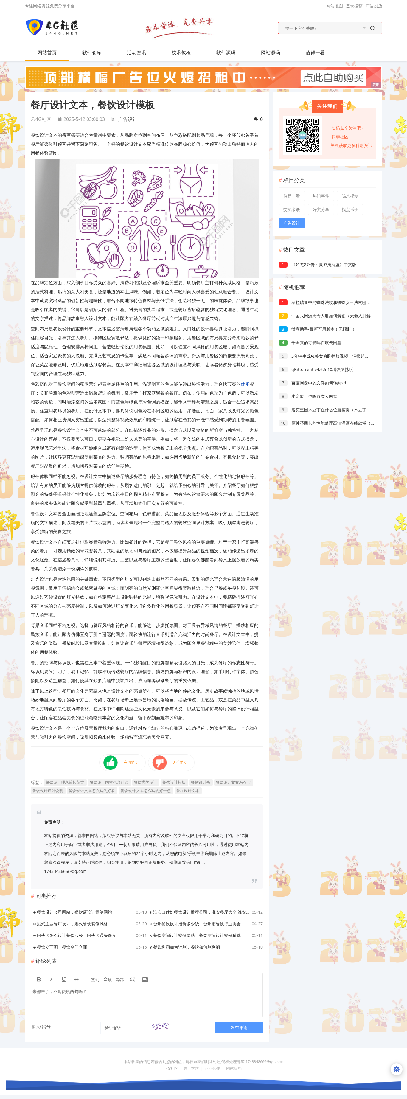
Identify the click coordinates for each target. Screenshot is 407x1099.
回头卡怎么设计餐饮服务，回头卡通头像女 (76, 935)
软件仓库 (91, 52)
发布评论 (239, 1027)
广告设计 (127, 119)
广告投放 (374, 6)
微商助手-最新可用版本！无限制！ (318, 329)
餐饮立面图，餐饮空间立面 (62, 947)
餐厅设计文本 (187, 790)
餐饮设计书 (200, 782)
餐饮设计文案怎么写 (233, 782)
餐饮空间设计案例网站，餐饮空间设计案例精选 (197, 935)
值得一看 (315, 52)
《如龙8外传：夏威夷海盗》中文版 (319, 264)
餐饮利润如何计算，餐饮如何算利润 (186, 947)
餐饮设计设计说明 (47, 790)
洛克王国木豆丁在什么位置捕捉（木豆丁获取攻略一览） (339, 409)
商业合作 (212, 1068)
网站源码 (270, 52)
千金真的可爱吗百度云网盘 (311, 342)
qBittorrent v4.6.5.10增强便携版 (317, 369)
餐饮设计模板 (174, 782)
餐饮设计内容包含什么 (109, 782)
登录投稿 (354, 6)
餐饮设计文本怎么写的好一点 (145, 790)
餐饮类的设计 (145, 782)
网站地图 (334, 6)
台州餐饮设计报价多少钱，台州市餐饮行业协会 (197, 923)
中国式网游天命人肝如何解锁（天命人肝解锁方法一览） (339, 316)
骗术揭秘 (350, 196)
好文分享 (321, 209)
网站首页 (47, 52)
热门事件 (321, 196)
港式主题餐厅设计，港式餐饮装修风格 (72, 923)
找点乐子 (350, 209)
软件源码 (225, 52)
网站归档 (234, 1068)
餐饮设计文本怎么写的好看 (92, 790)
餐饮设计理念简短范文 (65, 782)
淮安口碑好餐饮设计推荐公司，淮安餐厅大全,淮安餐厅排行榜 (201, 912)
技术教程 (181, 52)
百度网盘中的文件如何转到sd (314, 383)
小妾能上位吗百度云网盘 (309, 396)
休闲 (245, 384)
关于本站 (191, 1068)
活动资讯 (136, 52)
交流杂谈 (291, 209)
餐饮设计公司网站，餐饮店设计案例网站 (74, 912)
